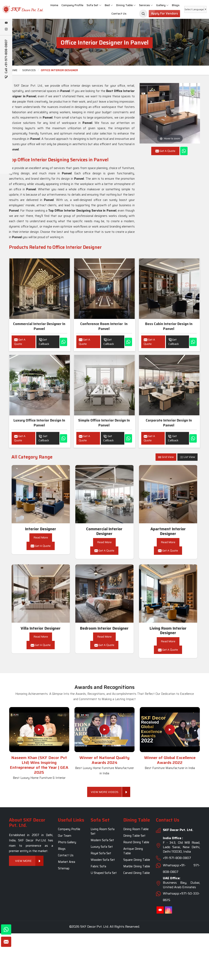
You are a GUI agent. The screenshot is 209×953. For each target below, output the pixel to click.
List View (189, 457)
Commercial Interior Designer (104, 531)
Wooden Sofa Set (103, 860)
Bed (107, 5)
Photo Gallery (67, 842)
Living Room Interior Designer (168, 630)
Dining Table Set (134, 835)
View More (23, 860)
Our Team (64, 835)
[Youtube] (6, 23)
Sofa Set (92, 5)
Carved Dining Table (136, 873)
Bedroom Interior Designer (104, 628)
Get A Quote (20, 341)
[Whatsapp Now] (184, 151)
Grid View (167, 457)
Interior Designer (40, 529)
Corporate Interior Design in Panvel (169, 423)
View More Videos (104, 792)
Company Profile (72, 5)
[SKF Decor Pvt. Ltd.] (17, 9)
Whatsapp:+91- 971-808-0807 (181, 868)
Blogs (175, 5)
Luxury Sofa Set (102, 846)
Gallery (161, 5)
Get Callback (44, 341)
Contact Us (118, 13)
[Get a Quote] (6, 942)
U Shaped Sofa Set (104, 873)
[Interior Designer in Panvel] (41, 494)
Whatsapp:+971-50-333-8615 (181, 897)
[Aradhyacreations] (143, 14)
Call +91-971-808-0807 (6, 56)
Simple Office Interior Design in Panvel (104, 423)
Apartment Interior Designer (168, 531)
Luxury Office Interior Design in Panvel (39, 423)
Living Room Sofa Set (103, 831)
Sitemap (63, 868)
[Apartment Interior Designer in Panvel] (168, 494)
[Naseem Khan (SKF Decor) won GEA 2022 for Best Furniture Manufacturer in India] (170, 729)
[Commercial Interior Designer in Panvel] (39, 288)
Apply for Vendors (164, 13)
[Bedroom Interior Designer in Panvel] (104, 593)
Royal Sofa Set (101, 853)
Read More (40, 537)
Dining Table (124, 5)
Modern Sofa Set (102, 840)
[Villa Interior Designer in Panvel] (41, 593)
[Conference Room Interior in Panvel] (104, 288)
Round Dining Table (136, 842)
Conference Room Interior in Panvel (104, 326)
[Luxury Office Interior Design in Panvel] (39, 385)
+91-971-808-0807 (177, 857)
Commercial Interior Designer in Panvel (39, 326)
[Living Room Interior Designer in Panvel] (168, 593)
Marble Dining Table (136, 866)
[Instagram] (6, 29)
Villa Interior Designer (41, 628)
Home (54, 5)
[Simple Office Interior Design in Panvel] (104, 385)
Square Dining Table (136, 860)
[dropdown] (100, 5)
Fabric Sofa (98, 866)
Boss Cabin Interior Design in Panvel (168, 326)
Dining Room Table (136, 829)
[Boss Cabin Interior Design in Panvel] (169, 288)
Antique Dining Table (133, 850)
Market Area (66, 862)
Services (144, 5)
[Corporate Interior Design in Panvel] (169, 385)
